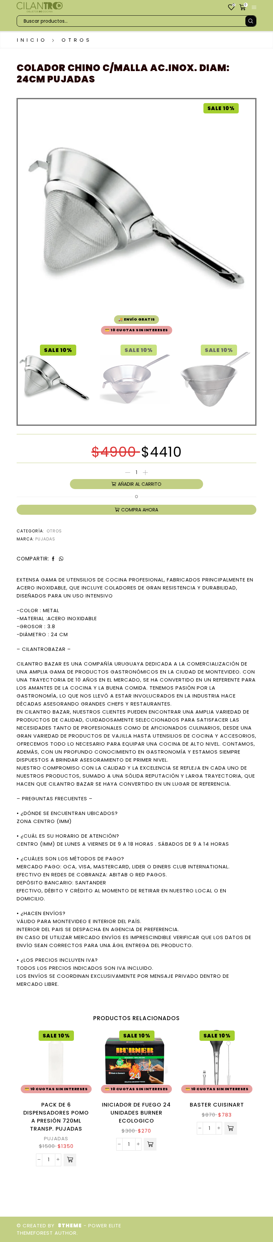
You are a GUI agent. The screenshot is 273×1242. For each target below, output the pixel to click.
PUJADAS (56, 1138)
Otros (77, 39)
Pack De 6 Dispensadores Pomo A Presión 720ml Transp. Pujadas (56, 1117)
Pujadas (45, 539)
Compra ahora (139, 509)
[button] (70, 1160)
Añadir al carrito (139, 484)
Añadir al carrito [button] (78, 1066)
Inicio (32, 39)
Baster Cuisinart (217, 1105)
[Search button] (250, 21)
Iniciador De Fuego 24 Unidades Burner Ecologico (136, 1113)
